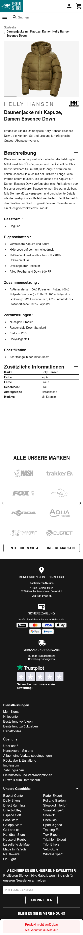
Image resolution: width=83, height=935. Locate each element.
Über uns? (10, 745)
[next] (80, 503)
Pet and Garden (54, 800)
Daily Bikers (12, 800)
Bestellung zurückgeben (41, 659)
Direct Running (14, 805)
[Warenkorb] (79, 6)
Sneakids (50, 820)
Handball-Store (14, 834)
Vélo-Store (50, 849)
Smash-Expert (53, 810)
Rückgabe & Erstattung (19, 760)
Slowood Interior (54, 805)
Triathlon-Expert (54, 839)
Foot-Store (10, 820)
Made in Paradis (15, 849)
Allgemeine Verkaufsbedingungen (27, 755)
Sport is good (52, 824)
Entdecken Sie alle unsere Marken (41, 548)
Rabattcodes (12, 731)
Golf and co (11, 829)
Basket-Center (13, 795)
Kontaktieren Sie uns (42, 583)
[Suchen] (14, 17)
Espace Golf (12, 815)
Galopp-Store (12, 824)
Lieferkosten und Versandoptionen (27, 775)
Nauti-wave (11, 854)
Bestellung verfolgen (18, 721)
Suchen (23, 17)
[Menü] (5, 17)
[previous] (3, 503)
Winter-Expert (52, 854)
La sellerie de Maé (16, 844)
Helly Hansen (29, 104)
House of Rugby (14, 839)
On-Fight (9, 859)
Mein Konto (11, 711)
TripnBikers (51, 844)
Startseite (10, 27)
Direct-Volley (12, 810)
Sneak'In (49, 815)
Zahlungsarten (13, 770)
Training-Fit (51, 829)
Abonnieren (41, 900)
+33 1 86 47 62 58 (42, 596)
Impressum (11, 765)
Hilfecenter (11, 716)
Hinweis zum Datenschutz (21, 779)
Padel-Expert (52, 795)
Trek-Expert (51, 834)
